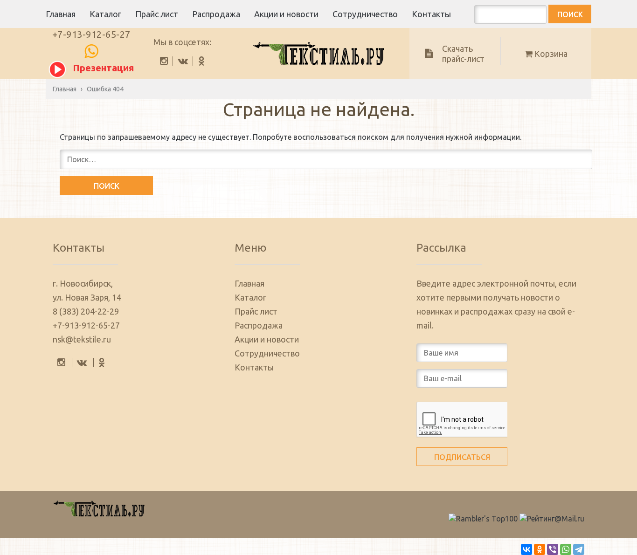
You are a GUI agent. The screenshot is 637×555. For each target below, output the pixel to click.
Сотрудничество (365, 14)
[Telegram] (578, 549)
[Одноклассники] (539, 549)
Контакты (431, 14)
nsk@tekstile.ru (82, 339)
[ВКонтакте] (526, 549)
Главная (61, 14)
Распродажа (216, 14)
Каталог (105, 14)
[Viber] (552, 549)
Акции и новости (286, 14)
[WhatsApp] (565, 549)
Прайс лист (156, 14)
